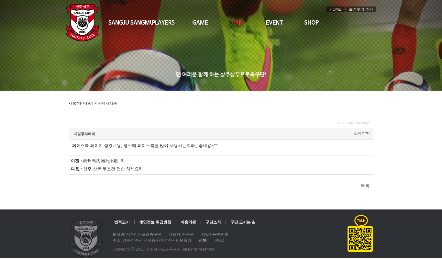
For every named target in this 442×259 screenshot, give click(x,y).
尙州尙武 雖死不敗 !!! (103, 161)
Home (76, 103)
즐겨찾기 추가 (361, 9)
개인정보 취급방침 (155, 222)
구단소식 (213, 222)
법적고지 (122, 222)
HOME (335, 9)
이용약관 (188, 222)
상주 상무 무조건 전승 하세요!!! (113, 169)
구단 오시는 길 (243, 222)
